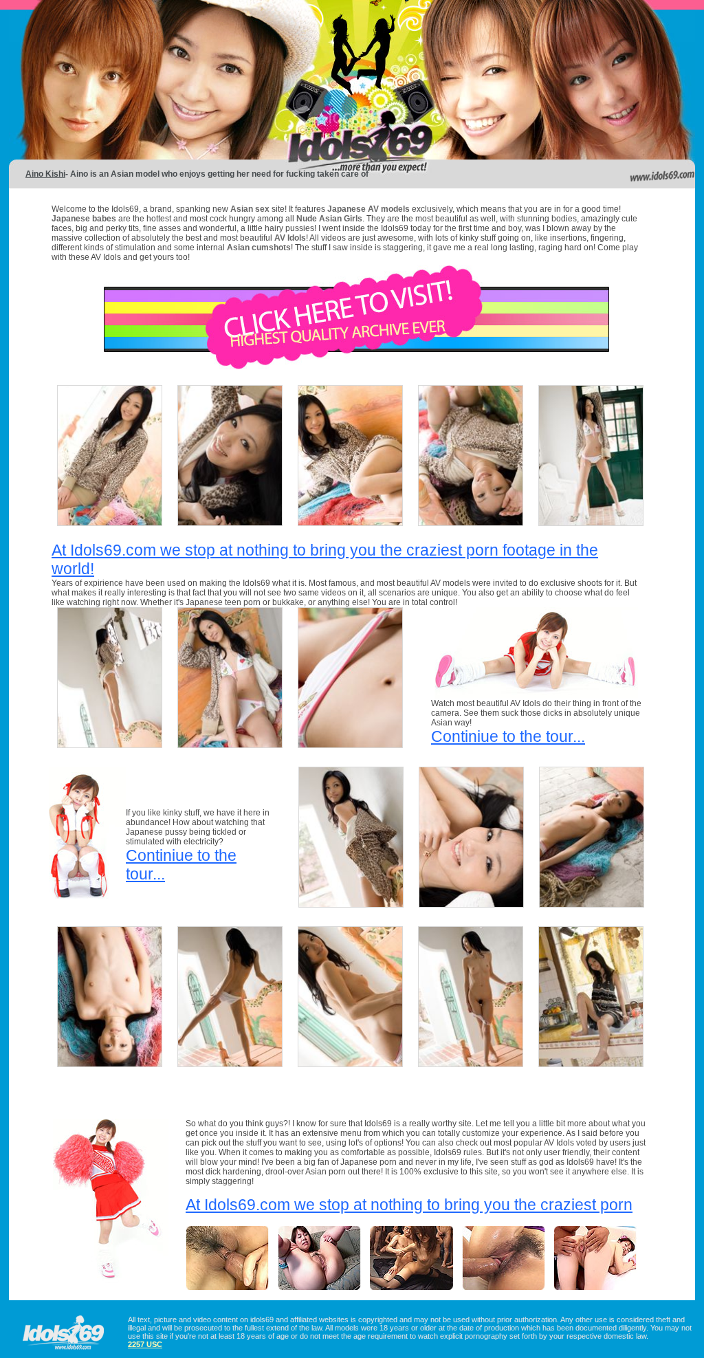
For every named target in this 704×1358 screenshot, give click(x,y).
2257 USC (145, 1344)
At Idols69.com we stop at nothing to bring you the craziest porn (409, 1205)
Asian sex (251, 209)
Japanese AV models (368, 209)
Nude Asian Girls (329, 218)
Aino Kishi (45, 174)
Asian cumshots (259, 247)
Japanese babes (84, 218)
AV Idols (290, 238)
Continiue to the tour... (508, 736)
